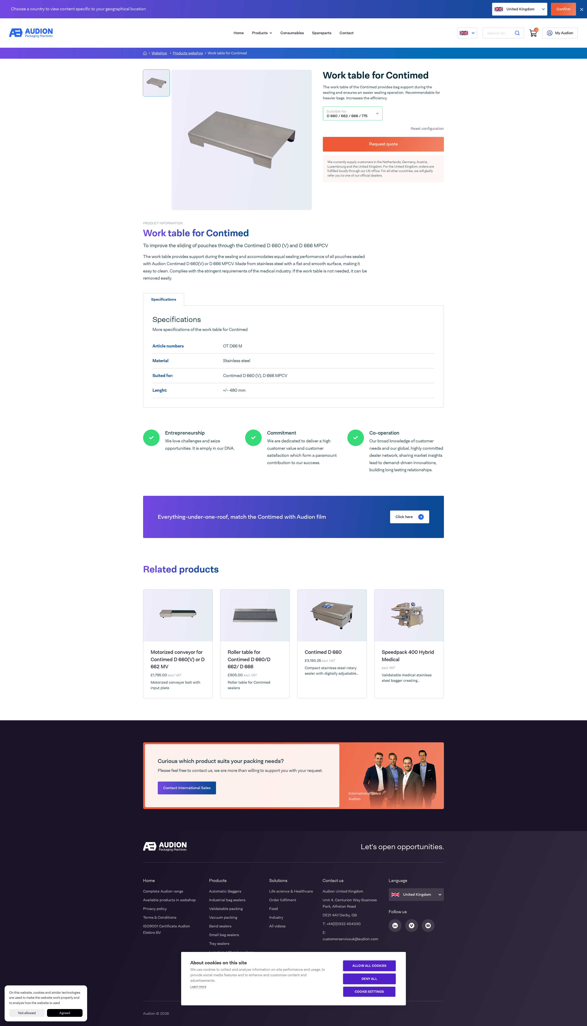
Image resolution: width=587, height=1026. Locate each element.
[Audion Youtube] (428, 925)
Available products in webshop (169, 900)
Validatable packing (226, 908)
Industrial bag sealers (227, 900)
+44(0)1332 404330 (344, 923)
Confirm (563, 9)
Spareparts (321, 33)
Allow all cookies (369, 966)
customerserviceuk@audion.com (350, 939)
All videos (277, 926)
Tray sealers (219, 943)
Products (260, 33)
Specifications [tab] (163, 299)
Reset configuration (427, 128)
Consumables (292, 33)
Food (273, 908)
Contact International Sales (186, 787)
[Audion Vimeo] (411, 925)
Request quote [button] (383, 144)
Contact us (333, 880)
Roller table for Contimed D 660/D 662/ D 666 (249, 659)
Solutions (278, 880)
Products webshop (188, 53)
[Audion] (31, 33)
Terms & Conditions (159, 917)
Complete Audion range (163, 891)
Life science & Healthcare (291, 891)
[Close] (581, 9)
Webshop (159, 53)
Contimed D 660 (323, 652)
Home (239, 33)
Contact (347, 33)
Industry (276, 917)
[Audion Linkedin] (395, 925)
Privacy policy (155, 908)
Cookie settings (369, 992)
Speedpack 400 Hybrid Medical (408, 656)
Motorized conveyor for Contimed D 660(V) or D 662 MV (178, 659)
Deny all (369, 979)
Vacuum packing (223, 917)
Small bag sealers (224, 934)
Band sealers (220, 926)
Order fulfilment (282, 900)
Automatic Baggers (225, 891)
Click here (404, 516)
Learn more (198, 987)
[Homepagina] (145, 53)
